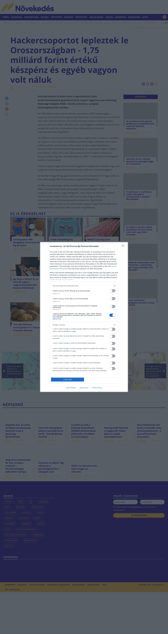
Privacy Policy (97, 388)
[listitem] (84, 285)
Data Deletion (71, 388)
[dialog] (84, 317)
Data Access (84, 388)
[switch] (112, 290)
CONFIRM (67, 379)
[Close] (123, 246)
